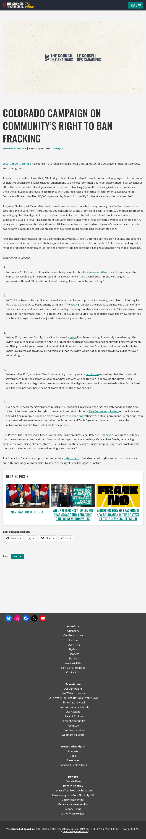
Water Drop (91, 698)
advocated (96, 272)
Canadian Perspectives (73, 765)
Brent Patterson (16, 148)
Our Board (74, 640)
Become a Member (73, 799)
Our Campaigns (73, 688)
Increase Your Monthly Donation (73, 790)
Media (73, 755)
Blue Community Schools (74, 707)
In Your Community (73, 721)
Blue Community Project (103, 411)
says (108, 435)
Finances (74, 654)
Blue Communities (74, 730)
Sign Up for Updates (73, 667)
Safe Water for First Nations (66, 698)
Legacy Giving (73, 809)
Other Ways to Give (73, 813)
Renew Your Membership (73, 804)
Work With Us (73, 663)
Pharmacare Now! (74, 702)
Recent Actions (74, 716)
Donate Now (73, 781)
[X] (34, 618)
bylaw (73, 304)
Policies (74, 658)
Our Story (73, 630)
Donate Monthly (73, 786)
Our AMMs (74, 644)
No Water (68, 693)
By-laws (74, 649)
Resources (73, 760)
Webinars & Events (73, 734)
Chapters (74, 725)
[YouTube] (43, 618)
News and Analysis (73, 746)
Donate (73, 776)
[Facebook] (26, 618)
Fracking (17, 556)
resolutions (76, 416)
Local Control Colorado (17, 163)
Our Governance (73, 635)
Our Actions (73, 711)
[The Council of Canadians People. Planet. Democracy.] (19, 5)
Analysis (59, 148)
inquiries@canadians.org (76, 831)
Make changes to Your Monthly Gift (73, 795)
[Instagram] (17, 618)
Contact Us (73, 672)
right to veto (71, 458)
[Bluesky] (9, 618)
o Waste (80, 693)
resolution (92, 374)
